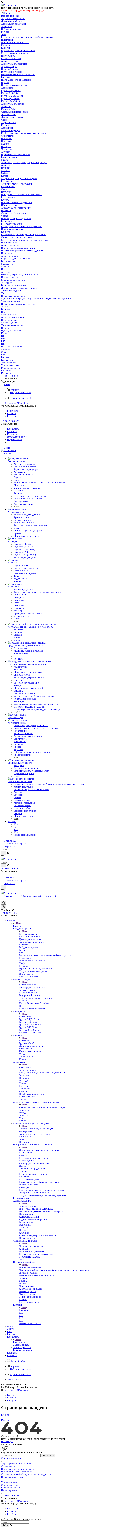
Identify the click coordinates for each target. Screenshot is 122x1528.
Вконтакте (12, 410)
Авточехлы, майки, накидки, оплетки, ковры (42, 1107)
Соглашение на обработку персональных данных (26, 1474)
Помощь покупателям (12, 1477)
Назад (19, 923)
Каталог (17, 926)
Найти (5, 1525)
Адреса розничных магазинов (16, 1463)
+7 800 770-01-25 (10, 376)
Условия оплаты (9, 1482)
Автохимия (25, 1067)
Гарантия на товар (10, 1487)
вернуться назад (14, 1444)
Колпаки (23, 1310)
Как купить (19, 1342)
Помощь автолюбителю (31, 1267)
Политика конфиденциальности (17, 1469)
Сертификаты (8, 1466)
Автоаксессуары (27, 984)
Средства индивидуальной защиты (37, 1128)
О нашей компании (11, 1458)
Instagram (11, 416)
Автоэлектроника (28, 1206)
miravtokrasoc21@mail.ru (15, 403)
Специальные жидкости (31, 1246)
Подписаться (48, 1455)
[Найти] (3, 853)
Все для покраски (28, 934)
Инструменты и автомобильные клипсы (39, 1150)
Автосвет (24, 1040)
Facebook (11, 413)
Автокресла (25, 1016)
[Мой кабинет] (2, 874)
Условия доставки (10, 1485)
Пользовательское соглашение (16, 1471)
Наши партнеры (9, 1490)
